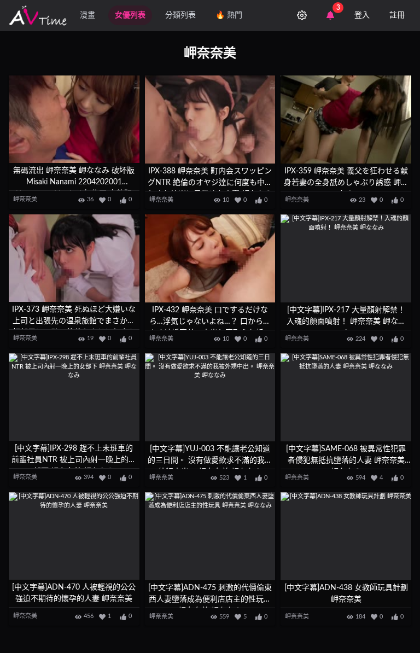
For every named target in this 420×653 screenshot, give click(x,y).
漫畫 (87, 15)
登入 (362, 15)
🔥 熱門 (228, 15)
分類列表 (180, 15)
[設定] (302, 15)
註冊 (397, 15)
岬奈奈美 (25, 199)
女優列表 (130, 15)
